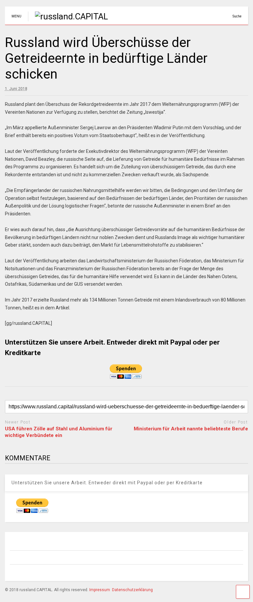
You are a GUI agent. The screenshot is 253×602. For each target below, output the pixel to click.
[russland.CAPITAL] (68, 16)
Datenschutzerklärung (132, 590)
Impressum (99, 590)
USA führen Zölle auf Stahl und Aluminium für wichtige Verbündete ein (58, 432)
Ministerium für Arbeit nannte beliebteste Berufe (191, 429)
